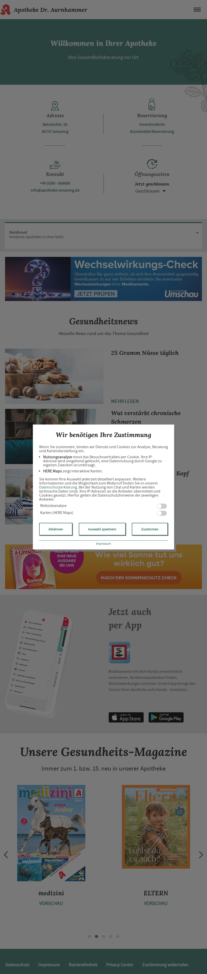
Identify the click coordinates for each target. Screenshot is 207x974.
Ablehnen (55, 529)
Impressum (103, 543)
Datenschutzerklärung (58, 487)
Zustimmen (150, 529)
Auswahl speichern (102, 529)
